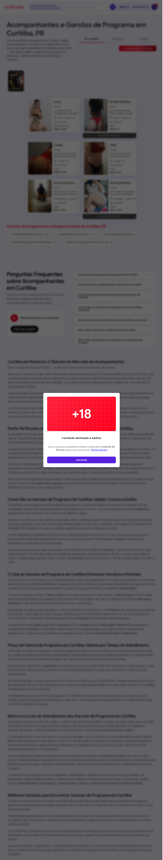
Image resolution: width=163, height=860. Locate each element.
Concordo (81, 460)
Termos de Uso (99, 449)
